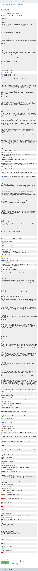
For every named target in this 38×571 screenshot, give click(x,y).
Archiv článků (5, 8)
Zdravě (10, 4)
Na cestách (18, 4)
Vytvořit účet (5, 563)
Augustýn (26, 1)
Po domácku (3, 4)
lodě (13, 564)
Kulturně (7, 4)
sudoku (22, 561)
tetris (22, 560)
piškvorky (14, 563)
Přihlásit (5, 561)
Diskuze (4, 5)
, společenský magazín (8, 1)
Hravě (22, 4)
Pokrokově (14, 4)
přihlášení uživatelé (18, 15)
